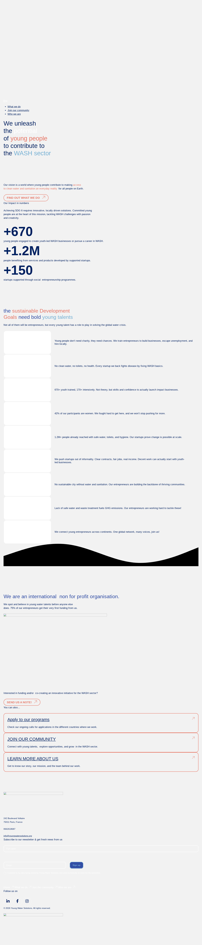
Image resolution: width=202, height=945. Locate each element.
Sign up (76, 865)
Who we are (14, 114)
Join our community (18, 110)
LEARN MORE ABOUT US (32, 758)
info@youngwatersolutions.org (18, 836)
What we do (14, 106)
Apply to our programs (28, 719)
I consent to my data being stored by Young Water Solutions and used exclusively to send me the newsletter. (54, 873)
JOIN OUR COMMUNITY (31, 739)
